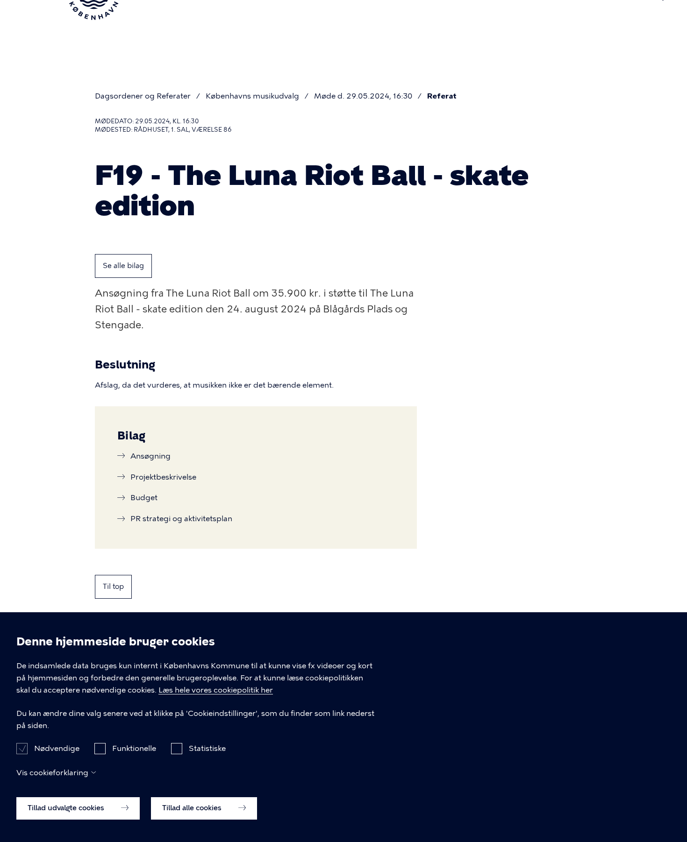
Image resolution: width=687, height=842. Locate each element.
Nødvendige (56, 748)
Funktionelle (134, 748)
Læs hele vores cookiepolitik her (215, 690)
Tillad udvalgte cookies (67, 808)
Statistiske (207, 748)
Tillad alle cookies (192, 808)
